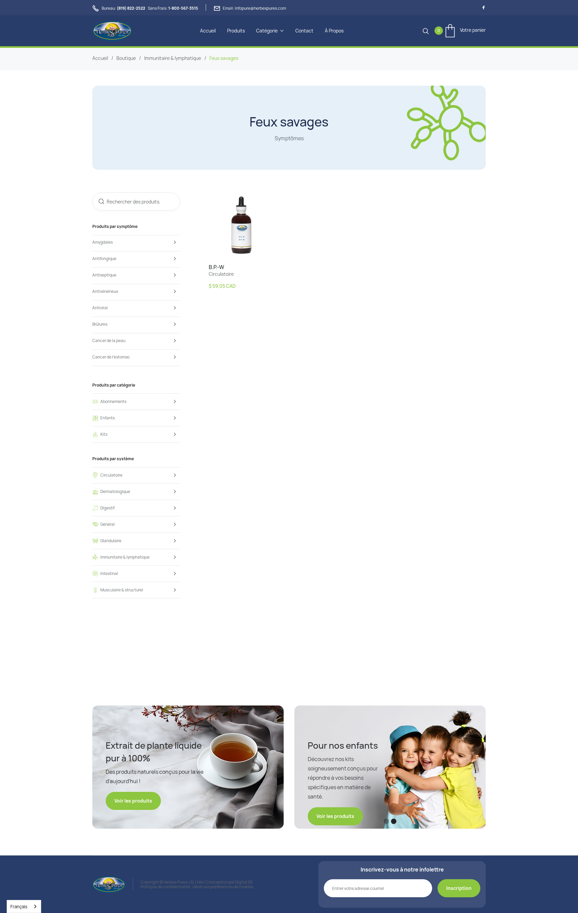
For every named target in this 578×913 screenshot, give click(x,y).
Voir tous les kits (335, 797)
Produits (236, 30)
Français (18, 907)
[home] (112, 31)
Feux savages (223, 58)
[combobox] (24, 906)
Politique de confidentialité (165, 887)
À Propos (334, 30)
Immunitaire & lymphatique (172, 58)
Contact (304, 30)
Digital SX (244, 882)
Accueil (208, 30)
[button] (270, 30)
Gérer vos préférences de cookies (223, 887)
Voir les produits (133, 801)
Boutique (126, 58)
